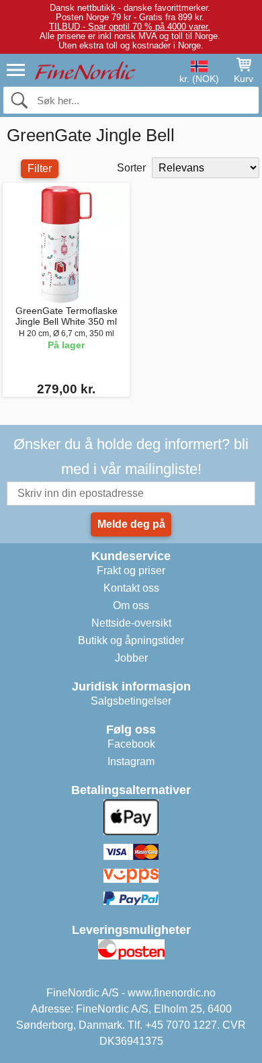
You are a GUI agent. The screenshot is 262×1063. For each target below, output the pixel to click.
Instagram (131, 761)
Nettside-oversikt (131, 623)
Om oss (131, 605)
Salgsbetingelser (131, 701)
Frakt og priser (131, 570)
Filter (40, 168)
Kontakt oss (131, 588)
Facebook (131, 744)
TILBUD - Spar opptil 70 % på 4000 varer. (129, 27)
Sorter (131, 167)
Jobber (131, 658)
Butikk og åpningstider (131, 640)
